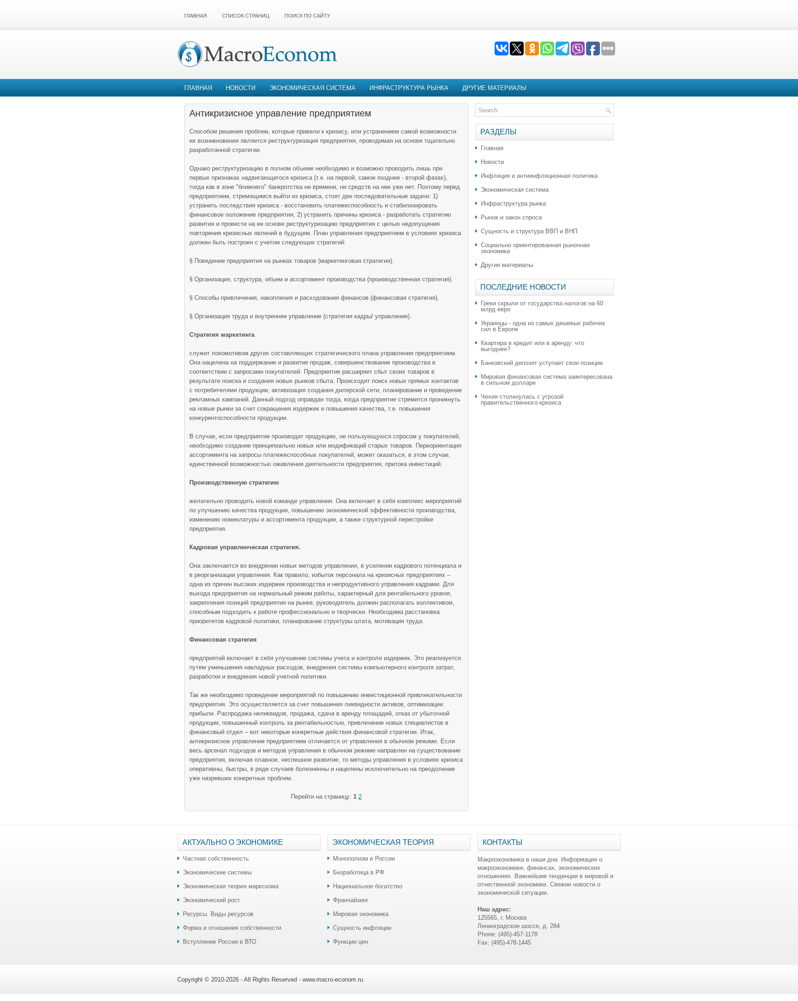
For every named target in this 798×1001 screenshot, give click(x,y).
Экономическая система (312, 88)
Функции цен (350, 941)
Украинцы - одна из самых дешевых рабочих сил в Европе (543, 326)
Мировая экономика (360, 913)
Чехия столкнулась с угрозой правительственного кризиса (522, 399)
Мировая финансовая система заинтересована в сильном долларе (546, 379)
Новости (240, 88)
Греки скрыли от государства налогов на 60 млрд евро (542, 306)
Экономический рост (211, 900)
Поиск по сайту (307, 15)
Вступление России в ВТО (219, 941)
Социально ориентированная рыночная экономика (535, 248)
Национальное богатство (367, 886)
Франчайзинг (351, 900)
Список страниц (245, 15)
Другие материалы (494, 88)
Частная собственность (216, 858)
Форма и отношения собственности (232, 927)
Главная (195, 15)
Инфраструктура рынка (408, 88)
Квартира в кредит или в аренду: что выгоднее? (532, 346)
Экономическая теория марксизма (230, 886)
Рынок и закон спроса (511, 217)
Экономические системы (217, 872)
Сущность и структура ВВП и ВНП (529, 231)
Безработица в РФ (358, 872)
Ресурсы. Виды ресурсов (218, 913)
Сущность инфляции (362, 927)
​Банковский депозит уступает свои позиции (542, 362)
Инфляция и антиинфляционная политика (539, 175)
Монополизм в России (364, 858)
